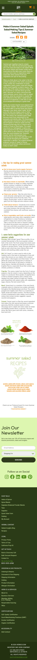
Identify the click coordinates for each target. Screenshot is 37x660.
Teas (3, 508)
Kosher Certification (8, 620)
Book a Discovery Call (8, 553)
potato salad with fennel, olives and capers (18, 384)
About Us (4, 593)
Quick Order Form (7, 513)
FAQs (3, 605)
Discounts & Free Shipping (10, 574)
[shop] (7, 7)
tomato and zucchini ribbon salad (18, 391)
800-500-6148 (18, 11)
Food (14, 19)
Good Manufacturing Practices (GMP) (13, 617)
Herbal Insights (6, 19)
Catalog (3, 516)
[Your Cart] (30, 7)
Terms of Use (5, 543)
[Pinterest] (25, 38)
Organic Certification (8, 623)
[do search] (34, 14)
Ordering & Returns (7, 572)
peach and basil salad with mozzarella (18, 386)
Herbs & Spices (6, 499)
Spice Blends (5, 502)
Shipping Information (8, 577)
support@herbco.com (18, 657)
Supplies (4, 511)
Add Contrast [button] (5, 632)
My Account (5, 519)
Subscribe (18, 460)
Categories (17, 41)
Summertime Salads (18, 409)
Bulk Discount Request (9, 555)
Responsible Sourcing (8, 603)
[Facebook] (17, 38)
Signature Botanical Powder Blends (13, 505)
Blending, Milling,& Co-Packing (7, 599)
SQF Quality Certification (9, 614)
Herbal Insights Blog (8, 528)
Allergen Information (8, 586)
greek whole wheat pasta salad (18, 389)
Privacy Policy (6, 540)
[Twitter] (21, 38)
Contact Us (5, 558)
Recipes (4, 531)
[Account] (33, 7)
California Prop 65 (7, 545)
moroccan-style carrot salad (18, 387)
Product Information (8, 583)
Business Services (7, 596)
